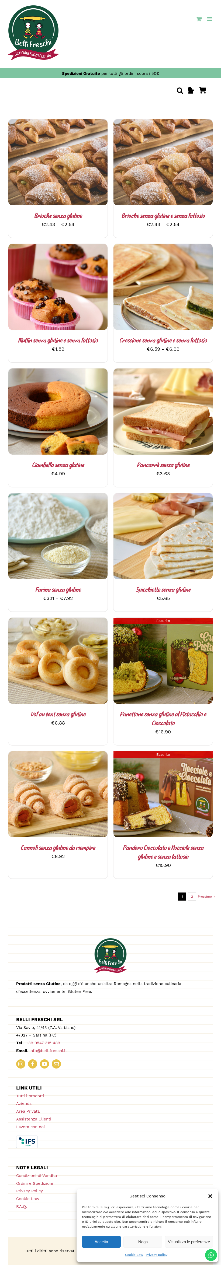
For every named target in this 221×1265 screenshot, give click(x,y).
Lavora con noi (30, 1127)
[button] (210, 1196)
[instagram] (20, 1064)
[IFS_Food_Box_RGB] (27, 1138)
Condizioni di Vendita (36, 1175)
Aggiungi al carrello (148, 412)
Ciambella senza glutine (58, 465)
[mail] (56, 1064)
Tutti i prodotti (30, 1096)
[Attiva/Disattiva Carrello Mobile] (199, 19)
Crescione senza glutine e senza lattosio (163, 341)
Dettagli (70, 163)
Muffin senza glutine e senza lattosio (58, 341)
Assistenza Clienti (33, 1119)
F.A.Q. (21, 1206)
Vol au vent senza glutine (58, 714)
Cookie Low (134, 1255)
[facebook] (32, 1064)
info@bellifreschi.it (48, 1050)
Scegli (43, 163)
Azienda (24, 1103)
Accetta (101, 1241)
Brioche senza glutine (58, 216)
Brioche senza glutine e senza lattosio (163, 216)
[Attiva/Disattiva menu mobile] (210, 19)
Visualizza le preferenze (189, 1241)
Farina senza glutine (58, 590)
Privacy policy (156, 1255)
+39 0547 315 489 (42, 1043)
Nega (143, 1241)
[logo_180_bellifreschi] (110, 940)
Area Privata (28, 1111)
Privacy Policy (29, 1191)
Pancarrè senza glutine (163, 465)
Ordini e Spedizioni (34, 1183)
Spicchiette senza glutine (163, 590)
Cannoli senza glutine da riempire (58, 848)
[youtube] (44, 1064)
